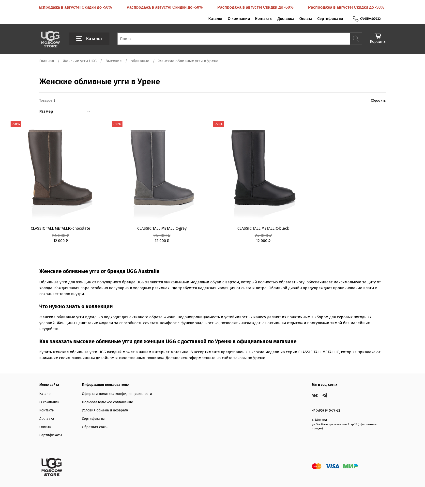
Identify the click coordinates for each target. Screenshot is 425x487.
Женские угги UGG (80, 61)
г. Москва (319, 420)
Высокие (114, 61)
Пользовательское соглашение (107, 402)
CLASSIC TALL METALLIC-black (263, 228)
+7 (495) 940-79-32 (326, 410)
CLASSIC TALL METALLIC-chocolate (60, 228)
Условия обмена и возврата (105, 410)
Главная (46, 61)
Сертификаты (330, 18)
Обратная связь (95, 427)
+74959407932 (370, 19)
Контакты (264, 18)
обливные (140, 61)
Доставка (285, 18)
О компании (239, 18)
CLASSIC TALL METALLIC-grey (162, 228)
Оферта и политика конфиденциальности (117, 394)
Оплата (305, 18)
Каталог (215, 18)
